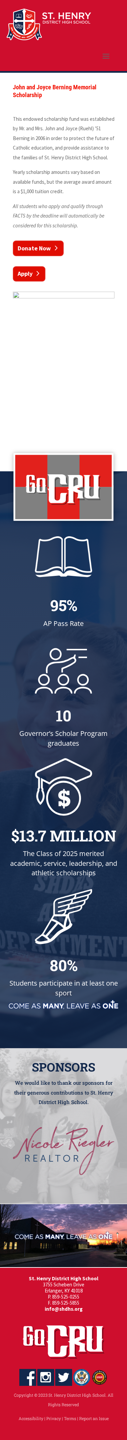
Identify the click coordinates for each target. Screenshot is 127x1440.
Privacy (53, 1418)
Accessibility (31, 1418)
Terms (70, 1418)
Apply (25, 273)
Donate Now (34, 248)
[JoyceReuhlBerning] (63, 296)
